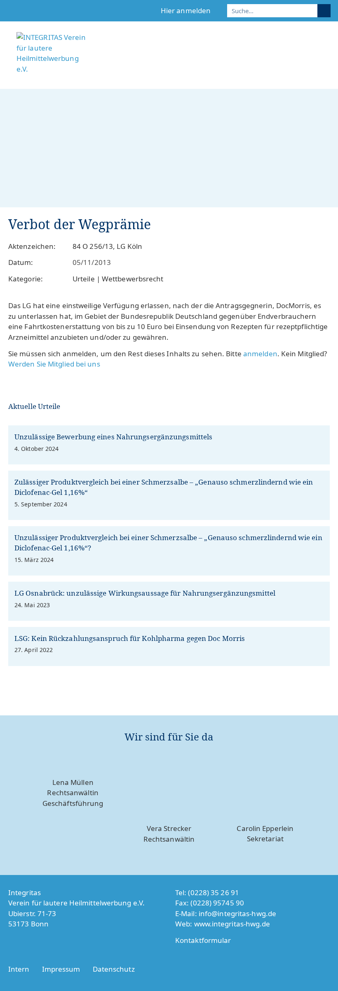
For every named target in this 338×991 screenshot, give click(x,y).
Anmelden (260, 353)
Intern (19, 969)
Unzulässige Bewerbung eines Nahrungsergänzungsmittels (113, 436)
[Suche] (324, 10)
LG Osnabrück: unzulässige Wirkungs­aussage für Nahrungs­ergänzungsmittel (144, 593)
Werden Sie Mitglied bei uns (54, 364)
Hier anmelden (186, 10)
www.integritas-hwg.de (232, 923)
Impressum (61, 969)
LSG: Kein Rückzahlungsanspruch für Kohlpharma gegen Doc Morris (129, 638)
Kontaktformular (203, 940)
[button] (326, 73)
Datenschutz (114, 969)
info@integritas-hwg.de (237, 913)
